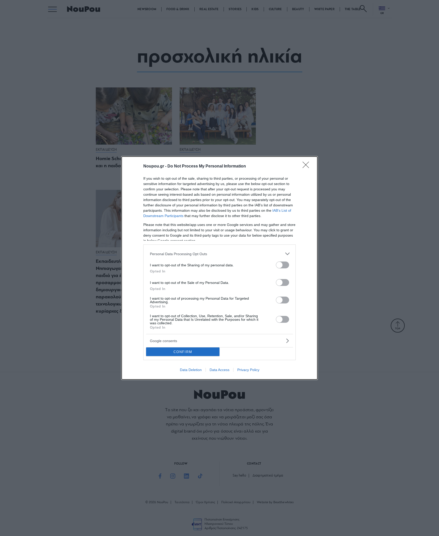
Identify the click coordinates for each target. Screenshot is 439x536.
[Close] (307, 166)
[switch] (282, 265)
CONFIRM (183, 352)
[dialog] (219, 268)
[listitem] (219, 253)
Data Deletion (191, 370)
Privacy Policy (248, 370)
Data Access (219, 370)
